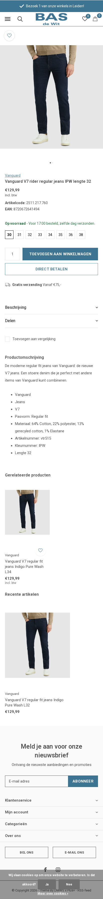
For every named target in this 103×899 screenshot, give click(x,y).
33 (40, 235)
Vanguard (12, 175)
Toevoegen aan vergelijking (34, 339)
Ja (46, 884)
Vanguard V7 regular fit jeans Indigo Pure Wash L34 (24, 566)
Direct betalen (52, 269)
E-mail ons (74, 852)
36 (71, 235)
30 (9, 235)
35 (60, 235)
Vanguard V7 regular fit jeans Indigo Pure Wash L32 (34, 702)
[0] (95, 19)
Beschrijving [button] (15, 307)
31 (20, 235)
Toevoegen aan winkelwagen (60, 254)
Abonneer (83, 781)
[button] (7, 19)
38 (81, 235)
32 (30, 235)
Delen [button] (10, 320)
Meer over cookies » (53, 893)
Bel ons (26, 852)
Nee (69, 884)
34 (50, 235)
